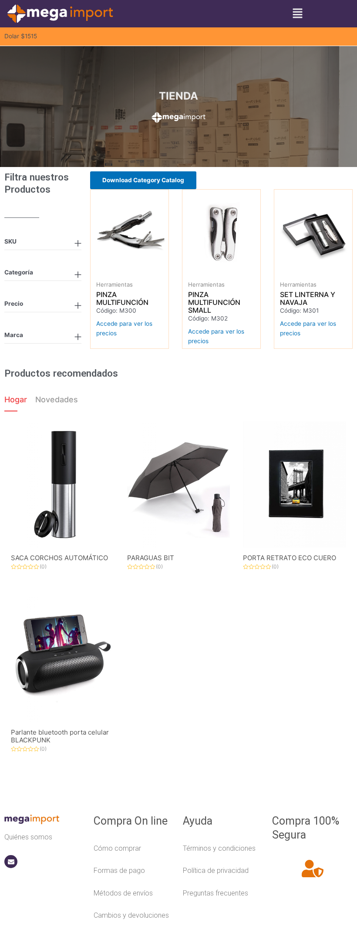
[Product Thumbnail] (62, 484)
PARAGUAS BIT (150, 558)
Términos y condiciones (219, 848)
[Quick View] (121, 271)
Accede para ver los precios (124, 328)
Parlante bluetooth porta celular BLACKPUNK (60, 736)
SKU (10, 241)
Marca (13, 334)
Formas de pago (119, 870)
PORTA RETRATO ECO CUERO (289, 558)
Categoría (18, 272)
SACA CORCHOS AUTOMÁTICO (59, 558)
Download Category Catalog (143, 180)
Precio (13, 303)
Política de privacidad (216, 870)
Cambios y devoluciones (131, 915)
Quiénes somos (28, 837)
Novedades (56, 399)
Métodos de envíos (123, 893)
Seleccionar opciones (139, 272)
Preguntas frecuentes (215, 893)
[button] (297, 13)
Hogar (15, 399)
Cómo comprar (117, 848)
